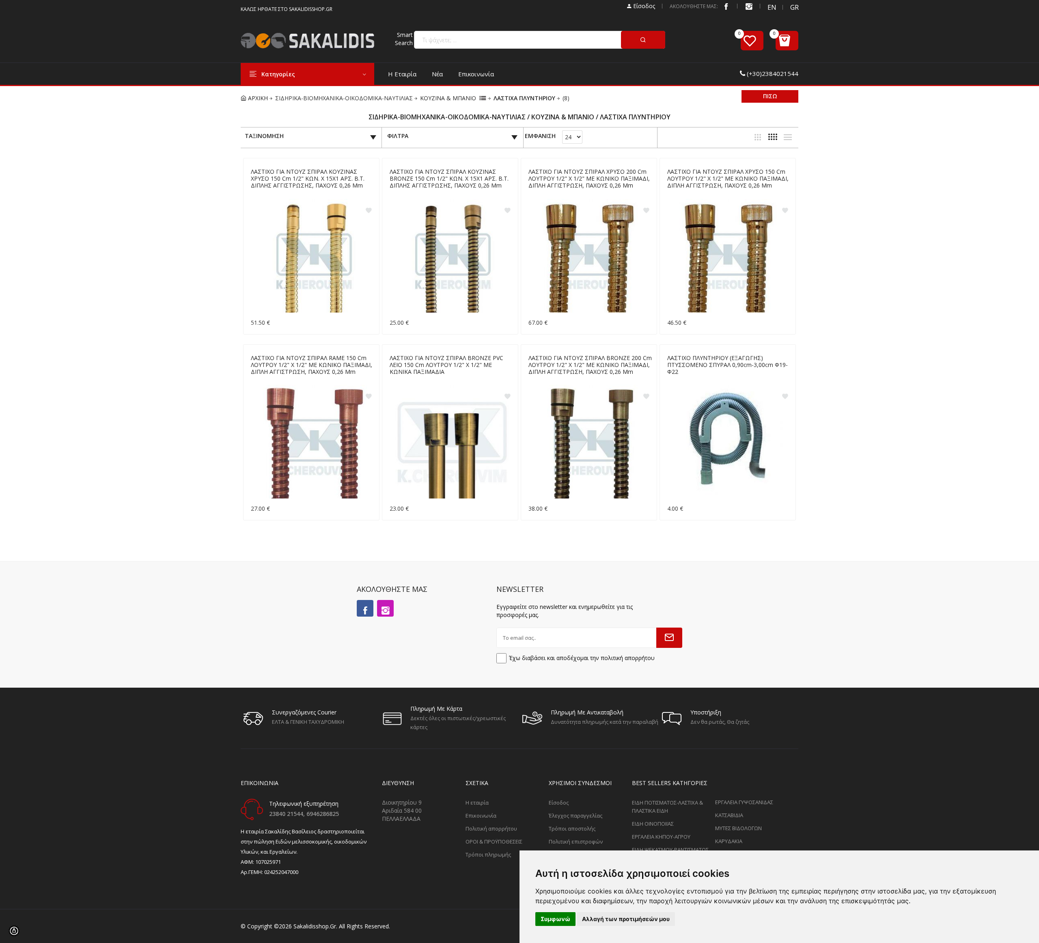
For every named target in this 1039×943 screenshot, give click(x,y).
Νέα (437, 74)
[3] (758, 137)
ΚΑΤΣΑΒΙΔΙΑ (729, 815)
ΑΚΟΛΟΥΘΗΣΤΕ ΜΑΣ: (694, 6)
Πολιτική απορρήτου (491, 828)
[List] (788, 137)
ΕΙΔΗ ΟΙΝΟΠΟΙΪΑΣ (653, 823)
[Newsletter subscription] (669, 638)
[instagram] (749, 6)
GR (794, 7)
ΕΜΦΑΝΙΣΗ (540, 136)
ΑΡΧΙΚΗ (257, 98)
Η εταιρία (402, 74)
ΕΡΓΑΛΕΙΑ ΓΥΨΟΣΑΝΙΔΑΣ (744, 802)
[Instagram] (385, 608)
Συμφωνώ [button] (555, 918)
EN (771, 7)
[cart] (787, 40)
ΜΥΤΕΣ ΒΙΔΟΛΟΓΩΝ (738, 828)
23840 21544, (287, 814)
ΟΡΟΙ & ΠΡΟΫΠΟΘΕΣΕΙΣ (494, 841)
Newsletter (519, 589)
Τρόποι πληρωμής (488, 854)
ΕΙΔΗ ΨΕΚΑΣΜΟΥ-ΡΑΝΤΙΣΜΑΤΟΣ (670, 849)
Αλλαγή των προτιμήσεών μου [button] (626, 918)
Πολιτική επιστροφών (576, 841)
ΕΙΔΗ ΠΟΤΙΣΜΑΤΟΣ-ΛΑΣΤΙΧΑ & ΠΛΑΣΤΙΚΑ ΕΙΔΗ (667, 806)
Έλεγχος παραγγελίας (575, 815)
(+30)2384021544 (772, 73)
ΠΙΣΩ (770, 96)
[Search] (643, 40)
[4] (772, 136)
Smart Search (404, 39)
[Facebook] (726, 6)
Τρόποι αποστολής (572, 828)
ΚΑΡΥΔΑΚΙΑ (728, 841)
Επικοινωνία (476, 74)
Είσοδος (643, 6)
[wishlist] (752, 40)
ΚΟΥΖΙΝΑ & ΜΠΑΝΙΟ (448, 98)
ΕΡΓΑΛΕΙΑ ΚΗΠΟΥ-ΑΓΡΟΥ (661, 836)
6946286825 (322, 814)
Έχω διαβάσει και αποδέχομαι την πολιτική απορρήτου (582, 658)
